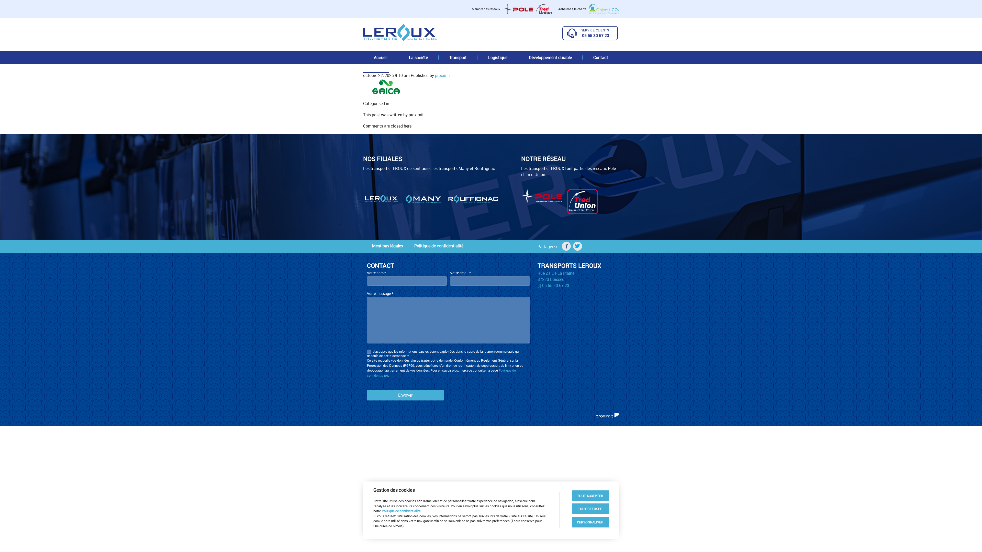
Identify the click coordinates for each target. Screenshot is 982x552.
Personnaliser (590, 522)
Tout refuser (590, 509)
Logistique (497, 57)
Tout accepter (590, 495)
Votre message (380, 293)
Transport (458, 57)
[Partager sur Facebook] (566, 246)
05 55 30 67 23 (595, 35)
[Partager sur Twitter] (577, 246)
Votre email (460, 272)
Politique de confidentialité (438, 246)
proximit (442, 75)
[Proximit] (607, 415)
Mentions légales (387, 246)
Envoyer (405, 395)
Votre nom (376, 272)
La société (418, 57)
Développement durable (550, 57)
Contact (600, 57)
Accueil (380, 57)
